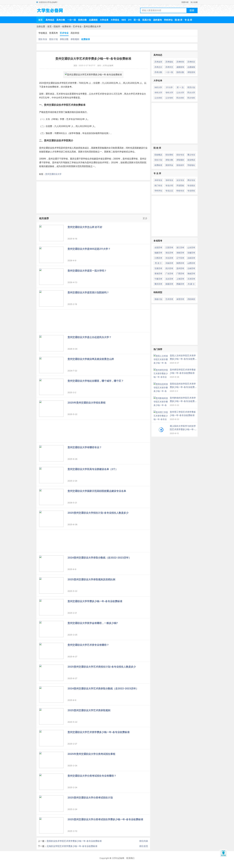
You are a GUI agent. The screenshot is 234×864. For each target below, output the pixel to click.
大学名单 (104, 19)
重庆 (72, 159)
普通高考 (53, 33)
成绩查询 (180, 67)
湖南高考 (180, 252)
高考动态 (50, 19)
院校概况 (158, 155)
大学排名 (115, 19)
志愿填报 (93, 19)
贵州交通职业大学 (92, 26)
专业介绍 (169, 185)
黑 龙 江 (158, 263)
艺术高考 (169, 299)
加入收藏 (194, 2)
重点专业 (191, 155)
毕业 (84, 133)
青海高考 (158, 273)
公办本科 (158, 98)
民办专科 (191, 98)
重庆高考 (158, 284)
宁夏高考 (158, 279)
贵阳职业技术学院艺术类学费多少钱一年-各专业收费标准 (74, 841)
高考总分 (158, 67)
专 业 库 (188, 19)
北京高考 (169, 279)
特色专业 (180, 190)
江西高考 (158, 258)
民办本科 (180, 98)
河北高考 (169, 258)
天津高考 (191, 279)
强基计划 (158, 299)
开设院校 (180, 185)
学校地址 (191, 165)
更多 (145, 218)
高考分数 (60, 19)
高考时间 (180, 62)
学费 (74, 83)
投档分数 (82, 19)
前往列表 (143, 841)
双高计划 (146, 19)
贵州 (46, 83)
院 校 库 (178, 19)
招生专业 (42, 39)
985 (123, 19)
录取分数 (64, 39)
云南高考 (191, 268)
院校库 (57, 26)
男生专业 (191, 180)
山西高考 (191, 263)
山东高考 (191, 247)
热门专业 (158, 185)
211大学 (169, 87)
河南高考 (169, 263)
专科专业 (169, 180)
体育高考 (180, 299)
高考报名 (169, 62)
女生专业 (180, 180)
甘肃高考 (158, 268)
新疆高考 (169, 284)
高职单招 (75, 33)
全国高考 (158, 247)
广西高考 (180, 273)
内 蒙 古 (191, 284)
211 (129, 19)
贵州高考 (180, 268)
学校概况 (42, 33)
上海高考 (180, 279)
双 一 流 (180, 87)
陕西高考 (180, 263)
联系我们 (130, 858)
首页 (40, 19)
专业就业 (191, 185)
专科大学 (169, 92)
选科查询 (157, 19)
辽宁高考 (180, 258)
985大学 (158, 87)
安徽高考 (191, 252)
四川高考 (169, 268)
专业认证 (169, 190)
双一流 (137, 19)
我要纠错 (184, 2)
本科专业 (158, 180)
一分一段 (71, 19)
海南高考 (191, 273)
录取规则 (75, 39)
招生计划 (53, 39)
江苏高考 (169, 247)
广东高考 (169, 273)
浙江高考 (180, 247)
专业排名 (191, 190)
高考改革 (158, 62)
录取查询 (191, 72)
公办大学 (93, 94)
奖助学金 (169, 165)
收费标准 (66, 26)
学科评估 (168, 19)
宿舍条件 (180, 165)
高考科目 (191, 62)
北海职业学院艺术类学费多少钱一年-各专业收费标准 (72, 846)
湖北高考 (169, 252)
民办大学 (191, 92)
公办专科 (169, 98)
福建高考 (158, 252)
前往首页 (143, 846)
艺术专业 (77, 26)
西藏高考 (180, 284)
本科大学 (158, 92)
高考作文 (169, 67)
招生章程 (169, 155)
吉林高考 (191, 258)
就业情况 (191, 160)
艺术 (68, 83)
